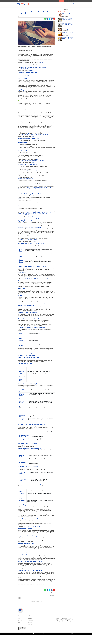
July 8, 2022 (34, 162)
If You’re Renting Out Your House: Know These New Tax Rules (67, 15)
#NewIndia (31, 67)
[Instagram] (69, 1)
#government (31, 189)
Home (19, 9)
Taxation (23, 9)
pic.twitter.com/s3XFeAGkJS (23, 190)
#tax (38, 187)
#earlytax (49, 187)
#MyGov (41, 62)
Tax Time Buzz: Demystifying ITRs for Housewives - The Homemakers (38, 279)
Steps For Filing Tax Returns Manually (32, 526)
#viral (40, 189)
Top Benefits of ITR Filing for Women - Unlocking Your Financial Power (39, 303)
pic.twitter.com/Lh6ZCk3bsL (38, 160)
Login (73, 3)
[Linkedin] (71, 1)
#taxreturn (20, 189)
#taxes (40, 187)
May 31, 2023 (30, 192)
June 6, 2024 (30, 70)
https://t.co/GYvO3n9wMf (26, 160)
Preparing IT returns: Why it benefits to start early (35, 13)
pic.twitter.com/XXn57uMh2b (31, 239)
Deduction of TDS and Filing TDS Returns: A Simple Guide (67, 38)
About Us (19, 618)
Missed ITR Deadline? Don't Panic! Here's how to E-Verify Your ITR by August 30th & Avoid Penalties (68, 25)
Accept (72, 633)
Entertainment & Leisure (34, 6)
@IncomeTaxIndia (42, 67)
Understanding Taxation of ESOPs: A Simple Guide (67, 28)
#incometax (44, 187)
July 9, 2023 (34, 136)
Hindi (60, 1)
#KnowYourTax (22, 239)
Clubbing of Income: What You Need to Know (68, 33)
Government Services (44, 6)
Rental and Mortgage (53, 6)
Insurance (24, 6)
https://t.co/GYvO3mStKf (25, 134)
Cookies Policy (43, 633)
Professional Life (62, 6)
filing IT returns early (45, 587)
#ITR (29, 133)
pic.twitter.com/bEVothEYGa (42, 134)
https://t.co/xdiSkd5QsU (24, 67)
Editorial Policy (30, 624)
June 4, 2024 (34, 109)
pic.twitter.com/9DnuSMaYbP (32, 107)
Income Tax (28, 9)
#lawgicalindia (28, 187)
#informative (44, 189)
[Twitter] (67, 1)
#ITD (36, 134)
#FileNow (32, 134)
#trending (37, 189)
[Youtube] (73, 1)
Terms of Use (30, 622)
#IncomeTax (36, 67)
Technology (68, 6)
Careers (19, 622)
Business (19, 6)
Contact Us (20, 620)
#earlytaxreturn (26, 189)
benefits (38, 587)
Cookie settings (30, 620)
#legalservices (34, 187)
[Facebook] (65, 1)
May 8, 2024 (34, 241)
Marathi (63, 1)
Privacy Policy (30, 618)
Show (28, 75)
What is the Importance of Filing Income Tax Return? (36, 353)
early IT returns (32, 587)
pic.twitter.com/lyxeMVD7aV (23, 68)
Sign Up (71, 3)
